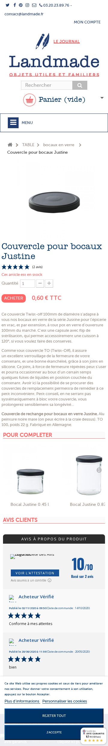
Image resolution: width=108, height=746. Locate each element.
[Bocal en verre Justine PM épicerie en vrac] (29, 471)
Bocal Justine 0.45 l (29, 504)
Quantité (10, 283)
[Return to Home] (10, 145)
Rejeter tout (54, 716)
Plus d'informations (22, 701)
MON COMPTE (87, 22)
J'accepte (54, 732)
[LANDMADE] (54, 66)
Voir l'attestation (35, 573)
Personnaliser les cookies (64, 701)
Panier (61, 100)
